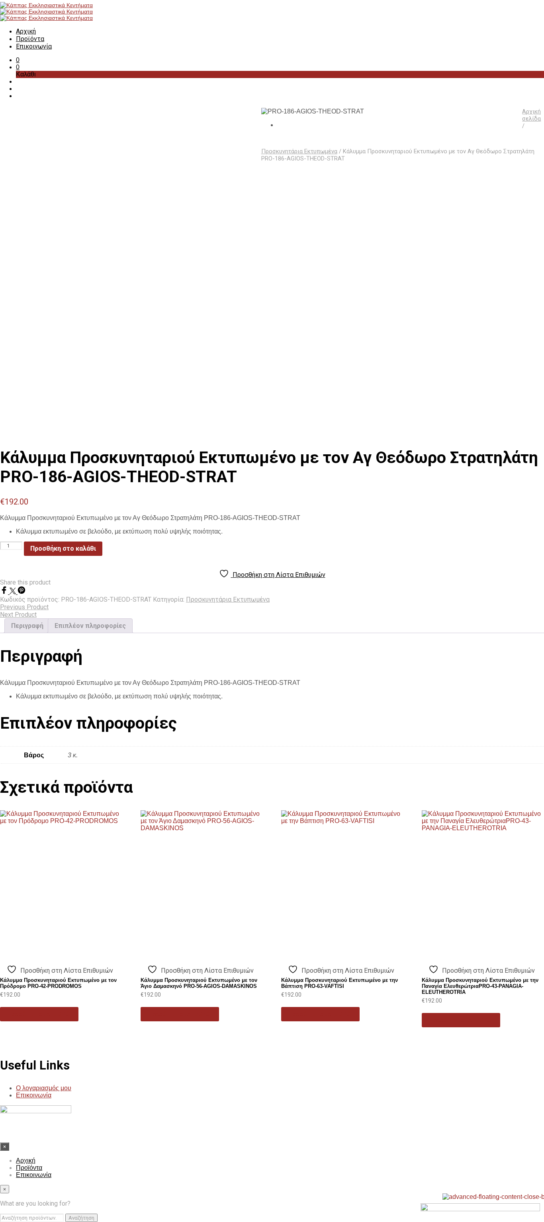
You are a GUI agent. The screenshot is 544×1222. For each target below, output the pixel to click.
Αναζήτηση (81, 1218)
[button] (18, 60)
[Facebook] (5, 592)
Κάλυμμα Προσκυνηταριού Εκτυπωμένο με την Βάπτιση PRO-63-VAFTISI (339, 983)
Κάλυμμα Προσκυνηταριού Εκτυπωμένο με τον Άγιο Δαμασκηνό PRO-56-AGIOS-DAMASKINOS (199, 983)
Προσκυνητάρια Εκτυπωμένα (299, 151)
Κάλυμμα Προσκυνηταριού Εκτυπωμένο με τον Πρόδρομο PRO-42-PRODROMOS (58, 983)
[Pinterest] (21, 592)
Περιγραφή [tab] (27, 626)
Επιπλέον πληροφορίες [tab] (90, 626)
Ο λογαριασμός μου (43, 1088)
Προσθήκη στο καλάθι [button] (39, 1014)
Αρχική (26, 31)
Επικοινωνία (34, 46)
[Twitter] (14, 592)
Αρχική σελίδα (531, 115)
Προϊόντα (30, 39)
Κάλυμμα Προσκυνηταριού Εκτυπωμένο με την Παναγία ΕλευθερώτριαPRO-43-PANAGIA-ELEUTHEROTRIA (480, 986)
